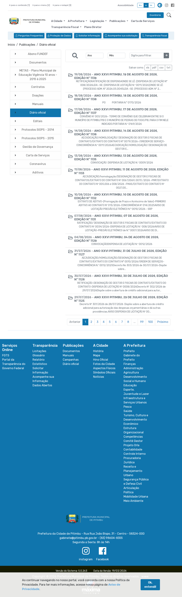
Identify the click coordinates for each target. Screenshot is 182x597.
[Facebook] (172, 5)
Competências (133, 436)
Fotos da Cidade (104, 364)
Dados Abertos (42, 385)
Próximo (162, 322)
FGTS (5, 355)
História (98, 351)
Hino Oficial (100, 359)
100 (150, 322)
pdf (154, 67)
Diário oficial (71, 364)
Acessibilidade (126, 5)
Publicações (27, 44)
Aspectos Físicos (104, 368)
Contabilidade (133, 449)
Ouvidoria (155, 15)
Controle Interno (135, 453)
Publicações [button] (117, 21)
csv (161, 67)
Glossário (39, 355)
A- (151, 5)
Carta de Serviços (143, 21)
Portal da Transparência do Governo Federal (13, 364)
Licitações (39, 351)
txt (168, 67)
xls (147, 67)
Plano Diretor (93, 27)
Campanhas (71, 359)
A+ (140, 5)
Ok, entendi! (150, 584)
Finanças (130, 364)
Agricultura (131, 372)
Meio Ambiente (133, 501)
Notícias (98, 376)
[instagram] (166, 5)
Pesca (128, 406)
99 (142, 322)
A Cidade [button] (57, 21)
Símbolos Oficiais (104, 372)
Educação (130, 385)
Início (11, 44)
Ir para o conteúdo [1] (19, 5)
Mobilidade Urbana (136, 496)
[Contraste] (159, 5)
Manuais (68, 355)
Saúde (128, 411)
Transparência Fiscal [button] (65, 27)
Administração (133, 368)
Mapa (96, 355)
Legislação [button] (97, 21)
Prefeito (129, 351)
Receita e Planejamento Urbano (133, 471)
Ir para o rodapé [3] (62, 5)
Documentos (71, 351)
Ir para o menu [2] (41, 5)
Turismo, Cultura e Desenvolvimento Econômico (136, 420)
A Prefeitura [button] (76, 21)
